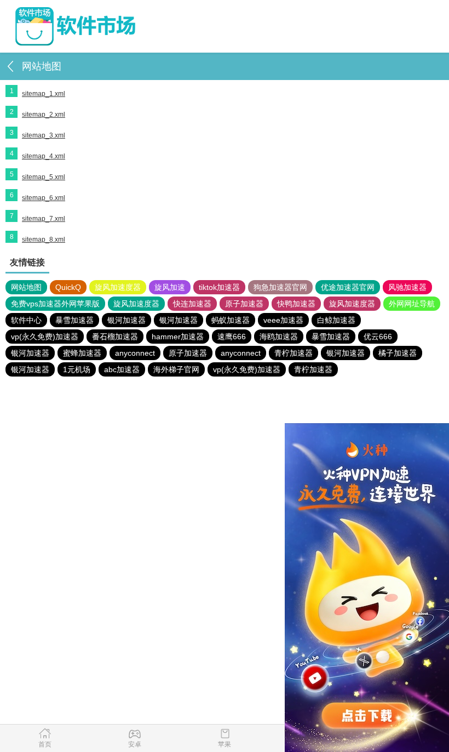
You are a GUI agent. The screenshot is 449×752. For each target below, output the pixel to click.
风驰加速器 (407, 287)
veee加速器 (283, 320)
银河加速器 (126, 320)
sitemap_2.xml (43, 114)
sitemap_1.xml (43, 94)
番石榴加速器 (115, 336)
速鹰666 (231, 336)
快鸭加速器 (296, 303)
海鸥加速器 (279, 336)
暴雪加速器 (74, 320)
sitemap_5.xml (43, 177)
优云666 (378, 336)
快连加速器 (192, 303)
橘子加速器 (397, 353)
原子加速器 (244, 303)
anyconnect (135, 353)
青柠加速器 (293, 353)
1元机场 (76, 369)
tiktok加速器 (219, 287)
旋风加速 (169, 287)
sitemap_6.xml (43, 198)
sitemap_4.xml (43, 156)
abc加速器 (122, 369)
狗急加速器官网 (280, 287)
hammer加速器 (178, 336)
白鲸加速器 (336, 320)
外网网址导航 (412, 303)
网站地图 (26, 287)
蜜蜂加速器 (82, 353)
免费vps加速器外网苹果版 (55, 303)
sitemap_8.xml (43, 239)
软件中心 (26, 320)
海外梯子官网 (176, 369)
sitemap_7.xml (43, 219)
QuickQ (68, 287)
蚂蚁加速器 (230, 320)
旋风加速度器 (118, 287)
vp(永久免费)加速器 (44, 336)
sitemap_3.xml (43, 135)
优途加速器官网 (348, 287)
